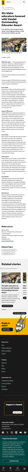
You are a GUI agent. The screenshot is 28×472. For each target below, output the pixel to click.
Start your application (6, 329)
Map (3, 365)
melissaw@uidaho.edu (7, 241)
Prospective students (7, 380)
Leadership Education (8, 253)
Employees (5, 389)
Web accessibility (6, 351)
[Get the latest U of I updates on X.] (7, 432)
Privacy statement (7, 348)
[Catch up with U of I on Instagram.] (12, 432)
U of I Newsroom (9, 7)
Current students (6, 383)
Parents (4, 386)
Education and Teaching (9, 250)
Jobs (3, 345)
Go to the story (7, 305)
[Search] (24, 2)
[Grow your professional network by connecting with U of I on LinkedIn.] (16, 432)
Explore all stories (19, 313)
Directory (4, 363)
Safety (3, 368)
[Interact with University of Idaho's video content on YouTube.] (21, 432)
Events (3, 371)
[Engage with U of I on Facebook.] (3, 432)
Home (3, 7)
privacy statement (9, 456)
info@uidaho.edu (6, 428)
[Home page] (3, 2)
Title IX (3, 353)
